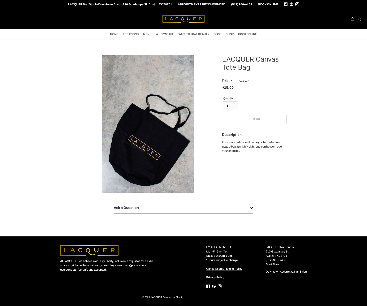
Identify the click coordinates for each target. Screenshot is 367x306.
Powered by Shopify (173, 297)
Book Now (272, 264)
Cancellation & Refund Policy (224, 268)
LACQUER (156, 297)
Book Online (268, 4)
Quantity (228, 98)
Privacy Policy (215, 277)
